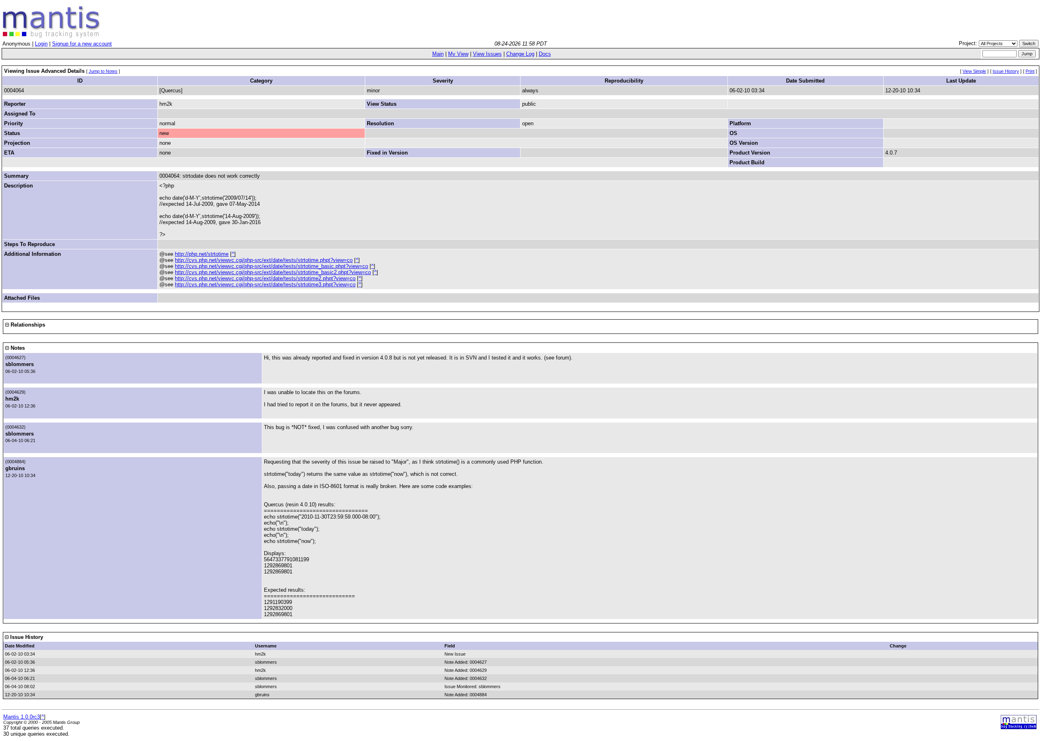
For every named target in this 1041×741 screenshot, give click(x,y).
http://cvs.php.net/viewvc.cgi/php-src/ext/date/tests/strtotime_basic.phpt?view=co (271, 266)
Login (41, 44)
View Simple (974, 71)
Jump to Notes (103, 71)
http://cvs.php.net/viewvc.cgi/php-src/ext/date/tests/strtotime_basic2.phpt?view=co (273, 272)
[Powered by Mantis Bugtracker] (1019, 727)
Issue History (1006, 71)
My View (458, 54)
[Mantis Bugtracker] (51, 36)
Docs (545, 54)
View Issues (487, 54)
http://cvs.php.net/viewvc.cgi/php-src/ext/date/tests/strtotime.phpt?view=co (264, 260)
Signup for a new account (82, 44)
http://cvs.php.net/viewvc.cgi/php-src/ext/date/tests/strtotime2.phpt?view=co (265, 278)
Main (438, 54)
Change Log (520, 54)
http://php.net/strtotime (202, 254)
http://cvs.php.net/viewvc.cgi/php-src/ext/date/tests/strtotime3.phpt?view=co (265, 284)
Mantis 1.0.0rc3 (21, 717)
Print (1030, 71)
